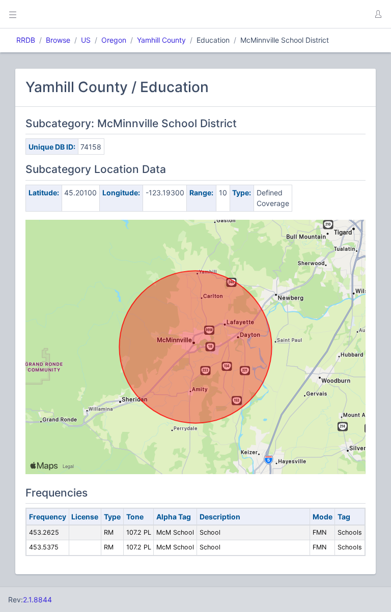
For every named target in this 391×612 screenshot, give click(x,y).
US (86, 40)
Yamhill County (161, 40)
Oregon (113, 40)
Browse (58, 40)
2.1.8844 (37, 599)
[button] (378, 14)
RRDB (25, 40)
